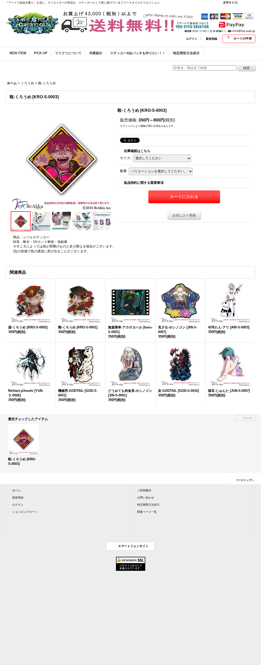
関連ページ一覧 (147, 511)
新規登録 (211, 38)
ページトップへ (245, 480)
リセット (247, 418)
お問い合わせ (145, 497)
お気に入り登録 (184, 215)
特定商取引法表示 (148, 504)
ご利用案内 (144, 490)
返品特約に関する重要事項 (144, 183)
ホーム (16, 490)
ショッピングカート (24, 511)
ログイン (191, 38)
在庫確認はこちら (137, 151)
